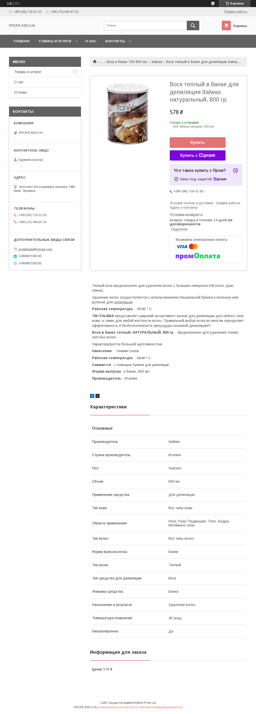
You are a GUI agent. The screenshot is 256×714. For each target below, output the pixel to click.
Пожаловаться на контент (116, 707)
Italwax (157, 62)
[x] (98, 397)
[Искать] (193, 25)
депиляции (123, 302)
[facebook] (92, 397)
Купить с (189, 155)
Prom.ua (150, 702)
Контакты (115, 41)
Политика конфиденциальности (159, 707)
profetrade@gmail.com (35, 249)
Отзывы (20, 92)
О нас (90, 41)
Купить (197, 142)
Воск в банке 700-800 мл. (127, 62)
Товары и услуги (54, 41)
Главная (22, 41)
